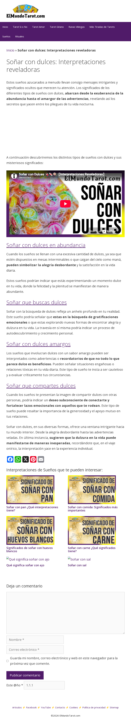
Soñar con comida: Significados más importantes (93, 508)
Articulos (17, 707)
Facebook (31, 707)
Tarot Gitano (57, 26)
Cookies (73, 707)
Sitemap (114, 707)
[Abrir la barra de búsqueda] (127, 36)
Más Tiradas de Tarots (102, 26)
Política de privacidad (93, 707)
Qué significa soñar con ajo (25, 565)
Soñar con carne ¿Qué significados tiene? (92, 549)
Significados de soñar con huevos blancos (29, 549)
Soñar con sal (77, 565)
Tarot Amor (38, 26)
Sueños (6, 36)
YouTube (46, 707)
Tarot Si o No (20, 26)
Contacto (60, 707)
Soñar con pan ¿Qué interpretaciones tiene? (32, 508)
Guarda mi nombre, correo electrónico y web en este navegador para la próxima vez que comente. (64, 661)
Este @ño (14, 685)
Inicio (5, 26)
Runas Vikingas (77, 26)
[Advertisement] (65, 132)
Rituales (19, 36)
